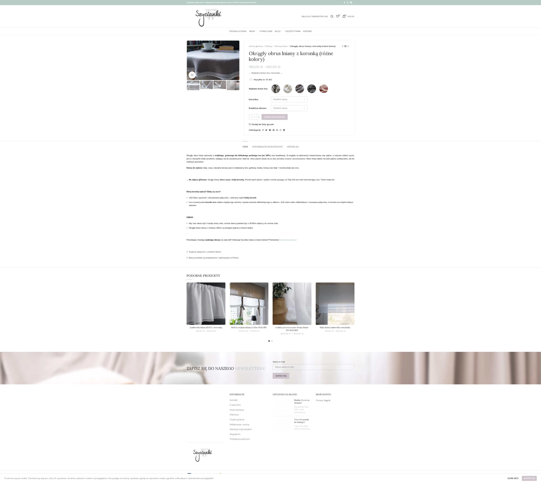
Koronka (253, 99)
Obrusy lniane (281, 46)
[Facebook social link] (344, 2)
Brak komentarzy (302, 429)
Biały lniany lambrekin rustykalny (335, 327)
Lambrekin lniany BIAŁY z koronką (206, 327)
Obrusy (268, 46)
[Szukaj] (332, 16)
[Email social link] (270, 130)
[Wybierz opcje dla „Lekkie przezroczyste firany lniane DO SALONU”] (309, 293)
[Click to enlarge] (192, 74)
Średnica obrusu (257, 108)
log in (327, 400)
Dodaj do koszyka (274, 117)
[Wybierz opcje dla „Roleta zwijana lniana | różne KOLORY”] (266, 293)
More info (513, 478)
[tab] (245, 145)
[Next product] (348, 46)
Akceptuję (529, 478)
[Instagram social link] (347, 2)
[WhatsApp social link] (280, 130)
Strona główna (256, 46)
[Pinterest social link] (351, 2)
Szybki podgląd (223, 300)
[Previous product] (342, 46)
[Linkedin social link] (277, 130)
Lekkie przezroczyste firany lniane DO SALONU (292, 329)
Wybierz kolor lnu (258, 88)
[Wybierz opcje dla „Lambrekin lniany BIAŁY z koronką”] (223, 293)
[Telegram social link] (284, 130)
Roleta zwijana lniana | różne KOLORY (249, 327)
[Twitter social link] (266, 130)
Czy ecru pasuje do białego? (301, 421)
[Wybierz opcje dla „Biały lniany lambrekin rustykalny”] (352, 293)
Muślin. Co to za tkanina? (301, 401)
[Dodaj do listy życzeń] (223, 287)
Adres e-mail (279, 362)
